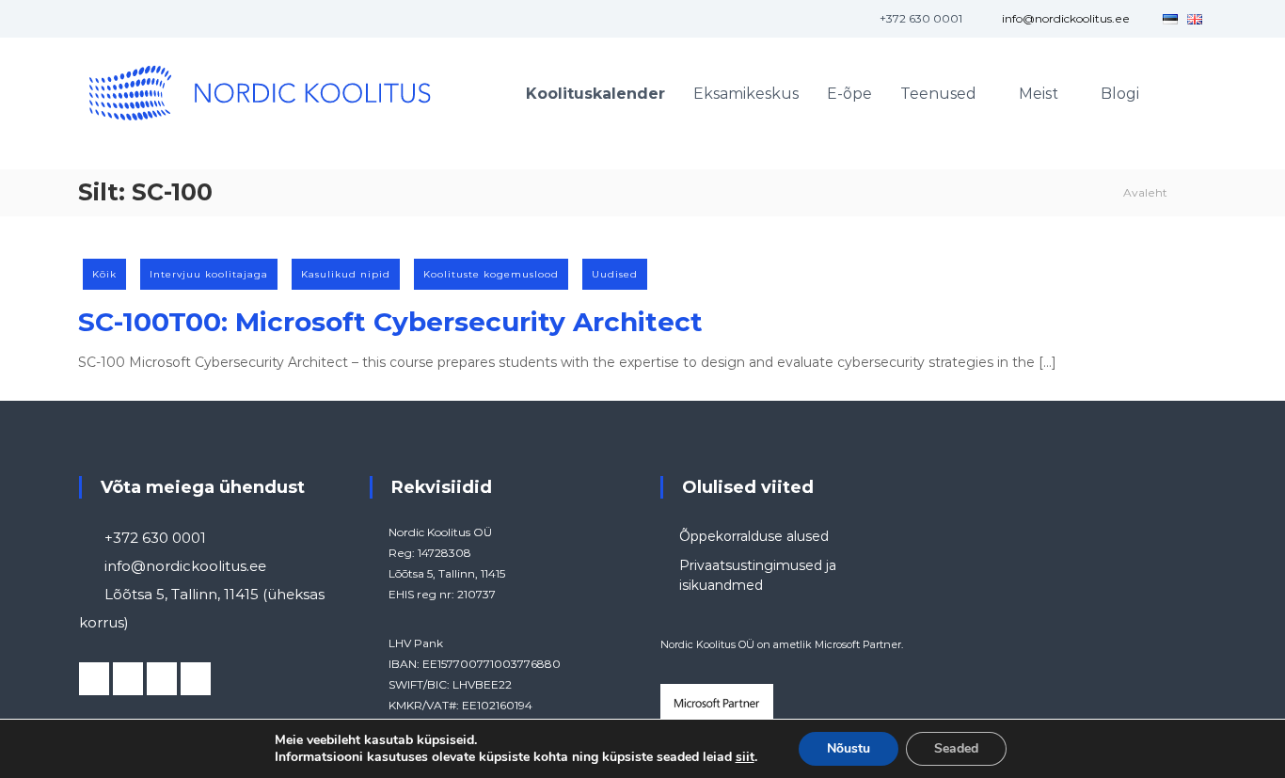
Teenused (938, 94)
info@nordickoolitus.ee (1066, 18)
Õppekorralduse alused (754, 536)
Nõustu (848, 748)
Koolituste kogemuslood (491, 274)
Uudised (615, 274)
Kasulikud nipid (345, 274)
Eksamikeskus (746, 94)
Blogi (1120, 94)
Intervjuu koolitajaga (209, 274)
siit (745, 757)
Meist (1038, 94)
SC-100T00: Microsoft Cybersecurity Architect (390, 322)
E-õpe (849, 94)
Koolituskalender (595, 94)
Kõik (104, 274)
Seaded (956, 748)
